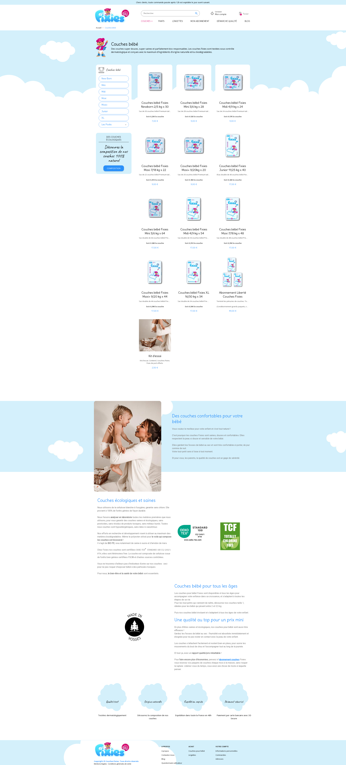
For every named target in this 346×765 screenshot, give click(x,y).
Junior (105, 111)
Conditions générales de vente (119, 764)
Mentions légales (100, 764)
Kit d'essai (155, 356)
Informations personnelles (226, 751)
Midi (103, 91)
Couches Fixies (112, 761)
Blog (163, 759)
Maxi (104, 98)
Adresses (219, 759)
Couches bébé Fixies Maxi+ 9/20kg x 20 (193, 168)
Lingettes (192, 755)
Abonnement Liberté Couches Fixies (232, 294)
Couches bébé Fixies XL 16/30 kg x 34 (193, 294)
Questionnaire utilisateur (172, 763)
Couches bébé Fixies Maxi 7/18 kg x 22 (155, 168)
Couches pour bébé (197, 751)
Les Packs (107, 124)
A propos (165, 751)
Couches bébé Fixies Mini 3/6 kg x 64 (155, 231)
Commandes (221, 755)
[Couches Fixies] (112, 15)
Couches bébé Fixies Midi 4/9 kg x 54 (193, 231)
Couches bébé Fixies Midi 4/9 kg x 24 (232, 105)
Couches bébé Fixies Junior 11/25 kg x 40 (232, 168)
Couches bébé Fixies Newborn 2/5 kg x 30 (155, 105)
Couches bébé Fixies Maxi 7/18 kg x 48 (232, 231)
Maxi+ (104, 104)
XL (103, 117)
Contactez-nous (168, 755)
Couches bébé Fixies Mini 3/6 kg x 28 (193, 105)
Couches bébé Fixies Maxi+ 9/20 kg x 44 (155, 294)
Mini (103, 85)
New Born (107, 78)
